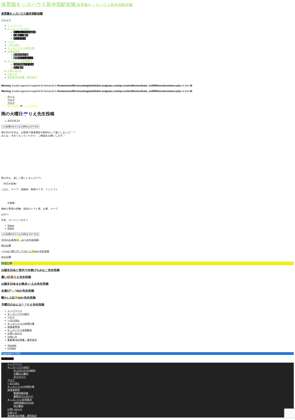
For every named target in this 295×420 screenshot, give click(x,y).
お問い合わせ (14, 71)
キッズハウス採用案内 (19, 61)
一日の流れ (13, 45)
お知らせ (12, 74)
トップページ (14, 25)
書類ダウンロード (23, 58)
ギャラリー (20, 38)
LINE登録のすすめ (24, 64)
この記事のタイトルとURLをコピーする (20, 126)
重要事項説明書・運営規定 (22, 77)
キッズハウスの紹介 (18, 29)
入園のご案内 (21, 35)
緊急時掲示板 (21, 54)
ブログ (11, 41)
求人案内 (18, 67)
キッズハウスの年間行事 (20, 48)
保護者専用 (13, 51)
